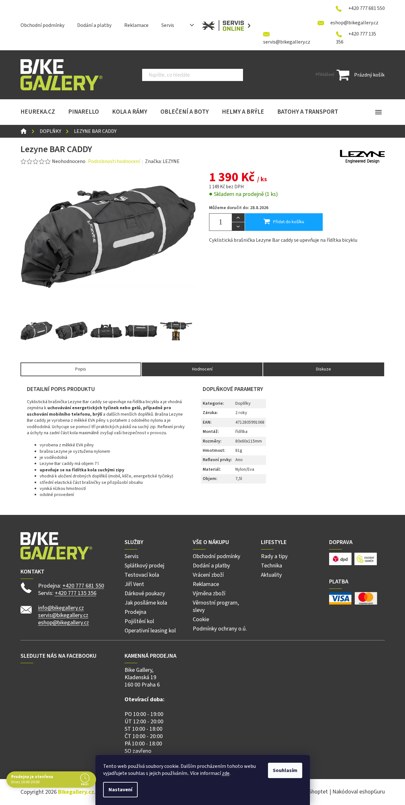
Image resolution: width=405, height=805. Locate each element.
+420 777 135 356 (75, 593)
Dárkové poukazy (145, 593)
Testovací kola (142, 575)
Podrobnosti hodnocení (114, 161)
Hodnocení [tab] (202, 369)
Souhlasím (285, 770)
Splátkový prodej (144, 565)
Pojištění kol (139, 621)
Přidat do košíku (288, 222)
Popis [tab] (80, 369)
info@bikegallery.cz (61, 608)
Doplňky (243, 403)
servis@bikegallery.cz (63, 615)
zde (226, 773)
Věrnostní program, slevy (216, 606)
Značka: (162, 161)
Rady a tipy (274, 556)
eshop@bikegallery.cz (63, 622)
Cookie (201, 619)
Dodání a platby (94, 25)
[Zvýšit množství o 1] (238, 218)
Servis (167, 25)
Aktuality (271, 575)
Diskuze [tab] (323, 369)
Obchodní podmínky (42, 25)
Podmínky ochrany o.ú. (220, 628)
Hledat (253, 75)
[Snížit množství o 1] (238, 226)
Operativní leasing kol (150, 630)
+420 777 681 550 (83, 586)
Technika (271, 565)
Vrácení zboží (208, 575)
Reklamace (136, 25)
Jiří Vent (134, 584)
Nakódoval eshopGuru (358, 792)
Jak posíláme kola (146, 602)
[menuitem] (37, 112)
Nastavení (120, 789)
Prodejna (135, 612)
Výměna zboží (209, 593)
